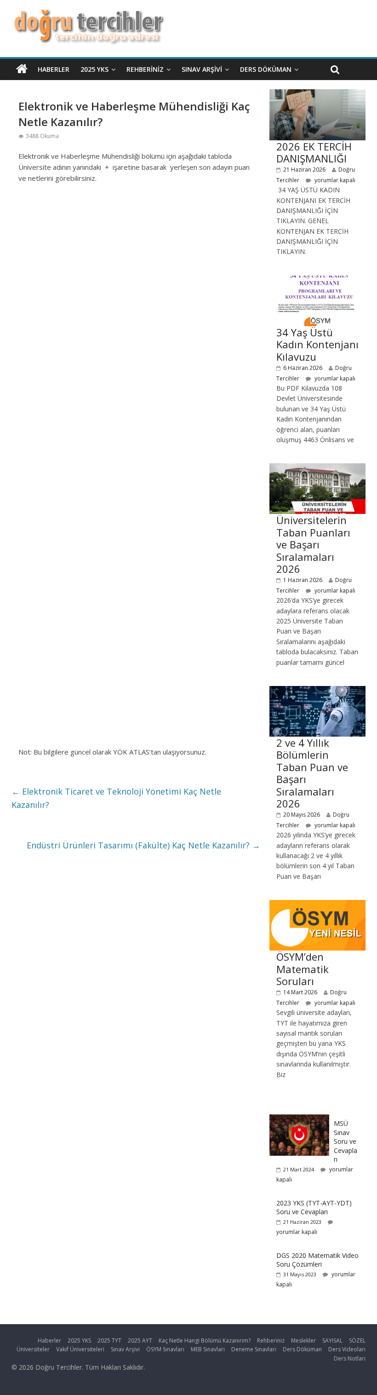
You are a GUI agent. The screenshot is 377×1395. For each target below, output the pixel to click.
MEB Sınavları (208, 1349)
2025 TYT (109, 1340)
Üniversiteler (33, 1349)
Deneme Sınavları (253, 1349)
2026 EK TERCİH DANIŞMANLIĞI (314, 152)
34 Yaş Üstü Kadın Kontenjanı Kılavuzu (317, 344)
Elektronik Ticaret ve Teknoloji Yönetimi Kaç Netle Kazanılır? (116, 798)
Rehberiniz (145, 69)
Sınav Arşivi (202, 69)
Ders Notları (350, 1358)
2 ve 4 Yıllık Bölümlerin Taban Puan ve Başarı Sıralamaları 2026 (312, 773)
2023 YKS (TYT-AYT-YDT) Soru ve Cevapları (314, 1207)
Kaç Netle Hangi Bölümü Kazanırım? (205, 1340)
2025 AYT (140, 1340)
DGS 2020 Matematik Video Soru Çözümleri (317, 1260)
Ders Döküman (265, 69)
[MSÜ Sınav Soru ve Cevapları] (299, 1119)
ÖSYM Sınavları (165, 1349)
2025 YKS (94, 69)
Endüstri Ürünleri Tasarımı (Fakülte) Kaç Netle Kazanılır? (143, 845)
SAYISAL (332, 1340)
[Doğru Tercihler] (87, 15)
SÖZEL (357, 1340)
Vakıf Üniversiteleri (80, 1349)
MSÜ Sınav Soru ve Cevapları (345, 1141)
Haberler (53, 69)
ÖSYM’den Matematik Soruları (302, 969)
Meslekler (303, 1340)
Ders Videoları (347, 1349)
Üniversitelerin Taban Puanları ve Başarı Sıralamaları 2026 (313, 544)
